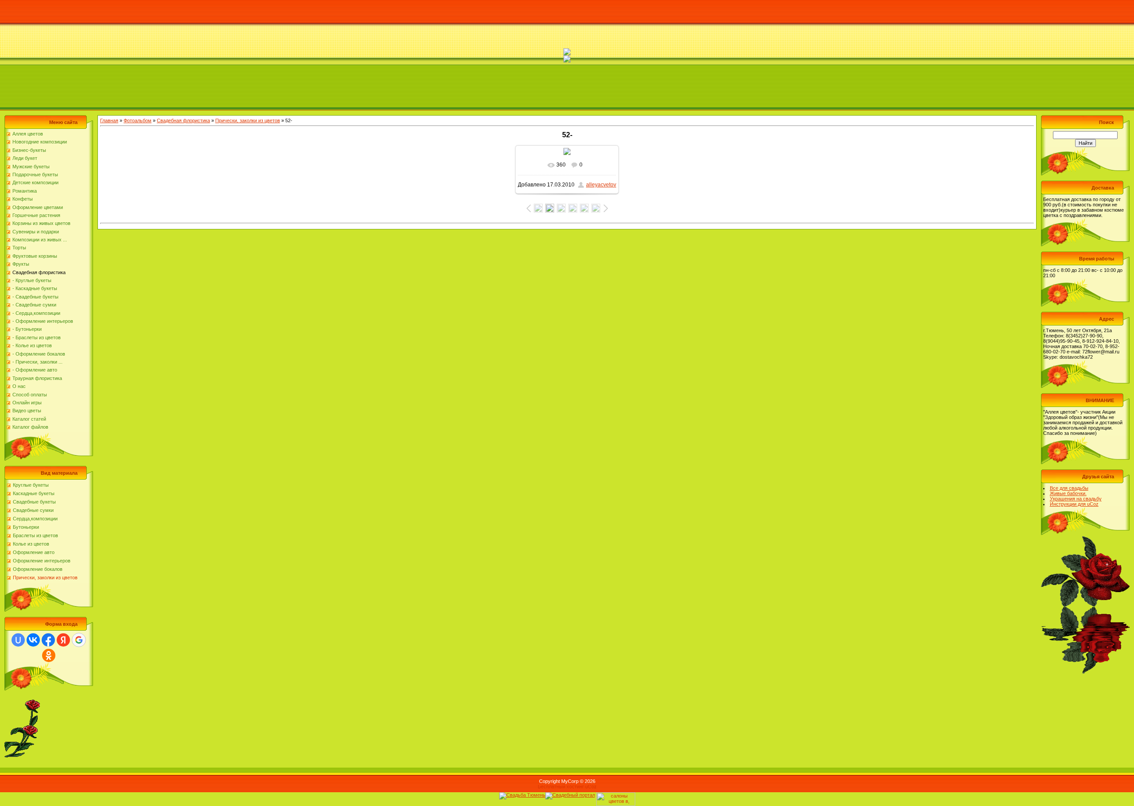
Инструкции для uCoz (1074, 504)
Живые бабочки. (1068, 493)
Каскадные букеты (33, 493)
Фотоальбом (137, 120)
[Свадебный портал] (570, 795)
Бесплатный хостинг (561, 786)
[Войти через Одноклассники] (48, 655)
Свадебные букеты (34, 501)
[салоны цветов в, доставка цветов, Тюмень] (615, 795)
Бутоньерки (26, 527)
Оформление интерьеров (41, 560)
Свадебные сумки (33, 510)
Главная (109, 120)
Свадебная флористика (183, 120)
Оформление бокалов (37, 569)
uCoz (591, 786)
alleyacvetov (601, 185)
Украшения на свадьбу (1076, 498)
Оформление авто (33, 552)
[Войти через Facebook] (48, 640)
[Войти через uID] (18, 640)
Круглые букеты (31, 485)
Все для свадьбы (1069, 488)
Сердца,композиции (35, 518)
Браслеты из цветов (35, 535)
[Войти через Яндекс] (63, 640)
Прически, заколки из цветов (45, 577)
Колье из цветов (31, 543)
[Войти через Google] (79, 640)
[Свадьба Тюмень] (522, 795)
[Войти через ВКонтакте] (33, 640)
